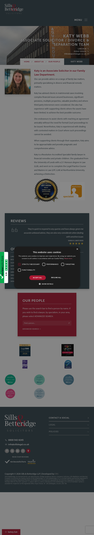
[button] (47, 283)
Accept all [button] (37, 278)
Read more (68, 258)
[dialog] (47, 267)
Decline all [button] (56, 277)
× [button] (77, 249)
